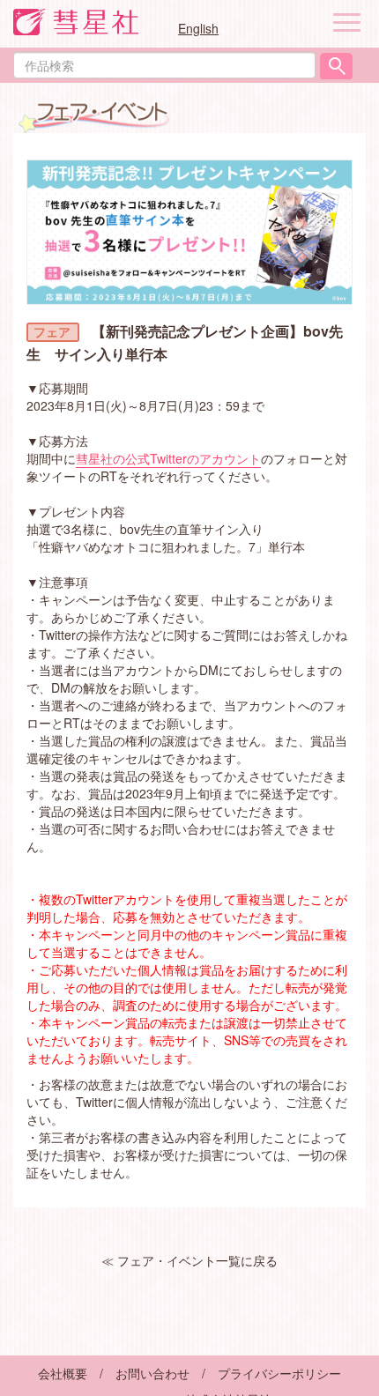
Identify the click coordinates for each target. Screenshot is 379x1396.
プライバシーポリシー (279, 1373)
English (198, 28)
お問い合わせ (152, 1373)
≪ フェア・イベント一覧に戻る (189, 1260)
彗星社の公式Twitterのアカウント (168, 458)
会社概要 (62, 1373)
